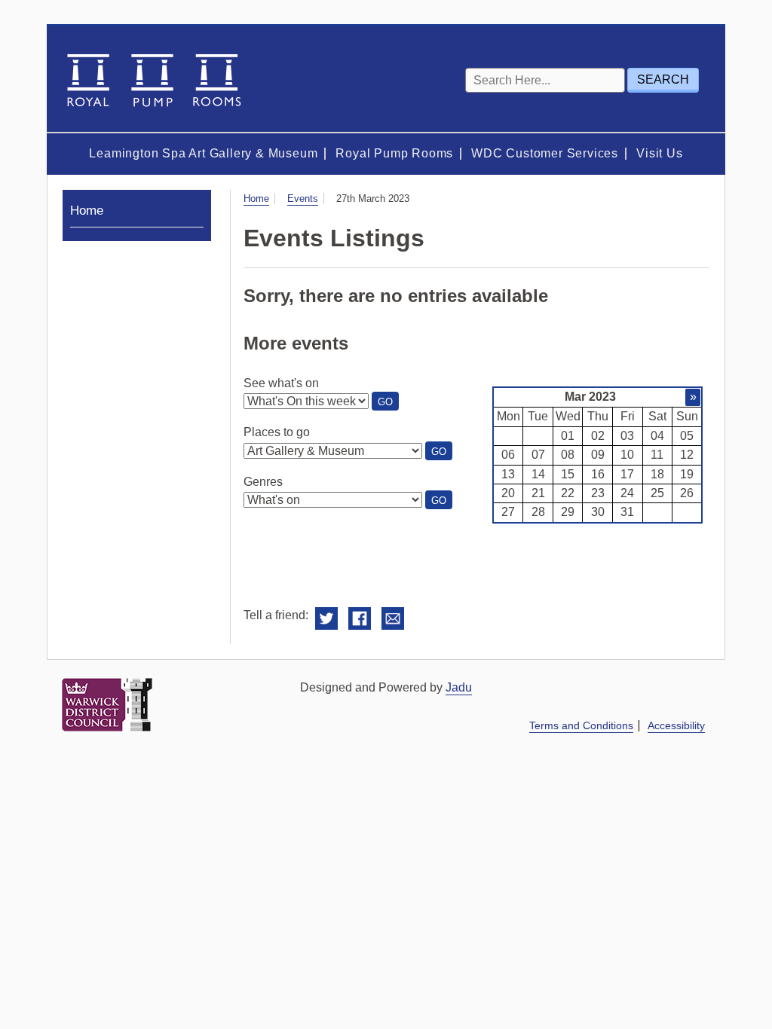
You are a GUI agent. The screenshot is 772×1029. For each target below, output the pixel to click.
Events (302, 198)
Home (256, 198)
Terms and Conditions (581, 725)
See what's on (281, 383)
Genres (263, 481)
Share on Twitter (326, 619)
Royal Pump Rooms (394, 153)
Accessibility (676, 725)
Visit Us (659, 153)
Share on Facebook (359, 619)
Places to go (277, 432)
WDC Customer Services (544, 153)
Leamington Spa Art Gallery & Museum (203, 153)
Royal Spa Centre (152, 79)
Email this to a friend (392, 619)
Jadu (459, 687)
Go (388, 403)
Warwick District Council (107, 704)
